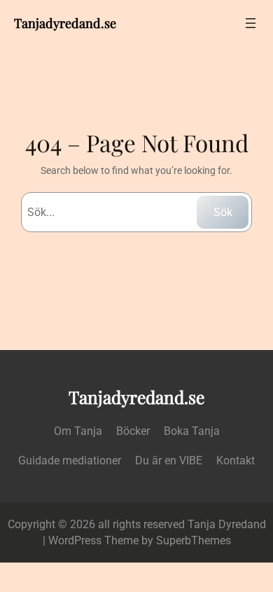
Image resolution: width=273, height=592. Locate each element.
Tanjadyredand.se (65, 23)
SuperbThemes (193, 540)
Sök (223, 212)
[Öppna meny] (250, 23)
